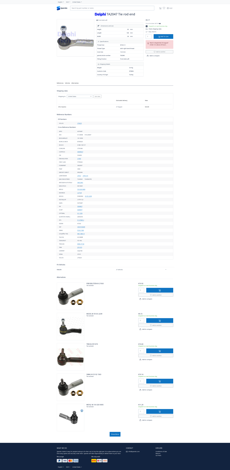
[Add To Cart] (159, 290)
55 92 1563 (80, 230)
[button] (61, 2)
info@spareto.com (134, 451)
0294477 (79, 210)
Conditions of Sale (161, 451)
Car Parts (158, 455)
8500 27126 (80, 244)
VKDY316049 (81, 227)
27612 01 (85, 176)
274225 (79, 123)
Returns (158, 453)
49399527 (80, 152)
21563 (79, 158)
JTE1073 (79, 247)
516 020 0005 (81, 189)
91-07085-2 (80, 220)
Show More (115, 434)
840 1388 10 (81, 234)
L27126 (79, 193)
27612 (79, 176)
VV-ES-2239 (88, 196)
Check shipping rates (155, 29)
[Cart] (160, 8)
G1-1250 (79, 213)
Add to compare (154, 56)
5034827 (79, 206)
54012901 (80, 182)
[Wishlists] (164, 8)
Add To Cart (164, 36)
